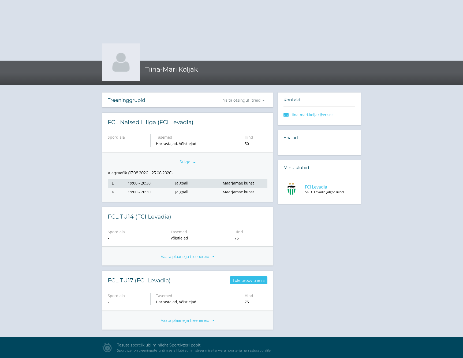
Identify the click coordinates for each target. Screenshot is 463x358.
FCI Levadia (316, 187)
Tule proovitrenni (249, 280)
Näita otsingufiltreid (241, 100)
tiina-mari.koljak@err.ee (312, 114)
